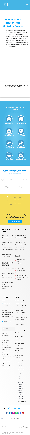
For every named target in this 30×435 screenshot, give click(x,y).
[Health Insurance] (9, 131)
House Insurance (21, 123)
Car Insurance (9, 123)
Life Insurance (21, 135)
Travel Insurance (9, 147)
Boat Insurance (9, 159)
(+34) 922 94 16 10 (13, 408)
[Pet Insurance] (21, 143)
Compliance (6, 328)
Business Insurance (21, 159)
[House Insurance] (21, 118)
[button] (27, 5)
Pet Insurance (21, 147)
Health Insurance (9, 135)
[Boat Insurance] (9, 155)
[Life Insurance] (21, 131)
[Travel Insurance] (9, 143)
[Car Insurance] (9, 118)
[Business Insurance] (21, 155)
